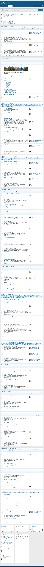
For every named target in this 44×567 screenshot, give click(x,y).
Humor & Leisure (16, 55)
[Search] (42, 6)
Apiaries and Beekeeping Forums (11, 127)
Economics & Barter (6, 391)
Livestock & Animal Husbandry (10, 133)
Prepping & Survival (6, 189)
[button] (18, 6)
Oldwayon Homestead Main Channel (8, 16)
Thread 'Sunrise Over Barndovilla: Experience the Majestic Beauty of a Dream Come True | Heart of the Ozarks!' (8, 553)
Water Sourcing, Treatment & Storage (12, 172)
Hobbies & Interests (8, 55)
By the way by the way (35, 44)
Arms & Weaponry (5, 211)
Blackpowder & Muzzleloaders (10, 226)
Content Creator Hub (6, 63)
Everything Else (22, 55)
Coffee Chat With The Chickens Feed (10, 92)
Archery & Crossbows (8, 232)
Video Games (6, 422)
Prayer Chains (7, 494)
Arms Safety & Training (8, 253)
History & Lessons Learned (9, 385)
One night (33, 431)
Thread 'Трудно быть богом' (8, 542)
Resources (26, 5)
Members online (4, 526)
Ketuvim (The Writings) (17, 522)
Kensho (37, 278)
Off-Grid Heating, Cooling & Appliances (12, 177)
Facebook (7, 86)
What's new (15, 5)
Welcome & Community (7, 26)
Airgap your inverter (34, 162)
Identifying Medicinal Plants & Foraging (12, 299)
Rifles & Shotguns (7, 221)
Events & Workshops (8, 485)
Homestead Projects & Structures (11, 150)
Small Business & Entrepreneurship (11, 406)
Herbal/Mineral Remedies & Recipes (11, 304)
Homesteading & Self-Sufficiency (9, 103)
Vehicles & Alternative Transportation (11, 358)
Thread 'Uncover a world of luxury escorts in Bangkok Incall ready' (8, 537)
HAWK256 (37, 432)
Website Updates (7, 35)
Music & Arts (6, 430)
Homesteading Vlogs (8, 108)
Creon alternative (34, 277)
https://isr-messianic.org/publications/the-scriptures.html (13, 513)
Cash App (7, 87)
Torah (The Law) (15, 521)
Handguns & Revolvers (8, 216)
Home (6, 5)
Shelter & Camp (7, 199)
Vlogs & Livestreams (6, 58)
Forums (10, 5)
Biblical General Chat (8, 521)
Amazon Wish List (8, 84)
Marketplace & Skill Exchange (8, 448)
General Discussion (8, 43)
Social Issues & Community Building (11, 379)
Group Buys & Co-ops (8, 463)
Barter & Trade (7, 401)
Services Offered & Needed (9, 458)
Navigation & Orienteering (9, 351)
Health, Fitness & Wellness (7, 266)
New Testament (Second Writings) (10, 523)
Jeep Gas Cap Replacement (35, 359)
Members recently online (21, 526)
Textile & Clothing (7, 144)
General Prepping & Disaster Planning (12, 193)
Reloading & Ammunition (9, 243)
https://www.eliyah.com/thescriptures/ (10, 518)
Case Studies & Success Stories (10, 334)
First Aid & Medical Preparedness (10, 270)
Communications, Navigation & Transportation (12, 342)
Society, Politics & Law (6, 365)
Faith (2, 491)
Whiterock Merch (8, 83)
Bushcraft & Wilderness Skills (10, 204)
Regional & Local (5, 470)
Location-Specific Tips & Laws (10, 479)
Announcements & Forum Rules (10, 30)
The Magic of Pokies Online (8, 21)
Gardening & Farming (8, 112)
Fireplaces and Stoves (8, 167)
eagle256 (37, 45)
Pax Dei (6, 427)
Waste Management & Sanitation (11, 183)
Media (21, 5)
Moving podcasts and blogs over (36, 32)
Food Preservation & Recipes (10, 139)
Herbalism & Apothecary (7, 294)
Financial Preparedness (9, 395)
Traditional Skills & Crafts (9, 436)
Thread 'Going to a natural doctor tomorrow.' (7, 559)
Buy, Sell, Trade (7, 452)
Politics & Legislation (8, 374)
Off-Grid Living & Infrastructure (9, 156)
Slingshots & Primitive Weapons (10, 237)
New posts (2, 7)
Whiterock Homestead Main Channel (10, 91)
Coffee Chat (7, 85)
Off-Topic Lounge (7, 49)
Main (2, 5)
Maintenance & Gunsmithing (10, 248)
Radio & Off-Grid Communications (11, 346)
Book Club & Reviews (8, 417)
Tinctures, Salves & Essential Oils (10, 310)
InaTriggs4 (37, 39)
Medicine (5, 276)
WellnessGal (38, 272)
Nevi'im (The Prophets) (8, 522)
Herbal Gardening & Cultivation (10, 316)
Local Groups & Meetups (9, 474)
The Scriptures (7, 501)
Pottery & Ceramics (8, 118)
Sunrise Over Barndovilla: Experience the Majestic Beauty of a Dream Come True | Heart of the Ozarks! (22, 14)
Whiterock (37, 79)
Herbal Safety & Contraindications (11, 328)
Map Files (6, 356)
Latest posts (3, 12)
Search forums (7, 7)
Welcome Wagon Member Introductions (9, 19)
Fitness (5, 282)
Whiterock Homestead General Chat (10, 90)
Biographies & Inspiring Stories (10, 442)
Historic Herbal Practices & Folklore (11, 323)
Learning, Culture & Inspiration (8, 413)
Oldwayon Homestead (9, 94)
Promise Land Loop (34, 353)
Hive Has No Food (34, 129)
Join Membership (8, 82)
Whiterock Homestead (8, 66)
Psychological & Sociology (9, 288)
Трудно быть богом (6, 17)
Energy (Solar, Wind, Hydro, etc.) (10, 161)
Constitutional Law (8, 369)
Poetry (6, 434)
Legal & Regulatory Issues (9, 259)
